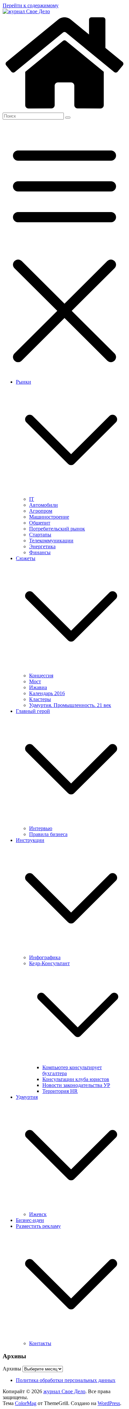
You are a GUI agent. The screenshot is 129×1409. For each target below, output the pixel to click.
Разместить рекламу (38, 1226)
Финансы (40, 552)
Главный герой (33, 711)
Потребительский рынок (57, 528)
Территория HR (60, 1091)
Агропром (40, 511)
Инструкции (30, 840)
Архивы (12, 1368)
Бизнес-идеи (30, 1220)
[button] (71, 493)
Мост (35, 681)
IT (31, 499)
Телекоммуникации (51, 540)
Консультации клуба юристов (75, 1079)
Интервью (40, 828)
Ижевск (38, 1214)
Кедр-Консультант (49, 963)
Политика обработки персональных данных (65, 1380)
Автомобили (43, 505)
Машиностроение (49, 517)
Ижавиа (38, 687)
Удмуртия (27, 1097)
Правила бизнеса (48, 834)
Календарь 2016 (47, 693)
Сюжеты (25, 558)
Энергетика (42, 546)
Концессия (41, 675)
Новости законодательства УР (76, 1085)
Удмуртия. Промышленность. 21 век (70, 705)
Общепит (39, 523)
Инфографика (45, 957)
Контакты (40, 1343)
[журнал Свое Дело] (64, 109)
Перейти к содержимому (31, 5)
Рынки (23, 382)
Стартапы (40, 534)
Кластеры (40, 699)
